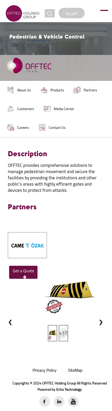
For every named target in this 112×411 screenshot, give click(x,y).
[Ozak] (27, 245)
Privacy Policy (45, 370)
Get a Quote (23, 271)
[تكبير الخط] (50, 13)
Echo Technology (69, 389)
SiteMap (75, 370)
